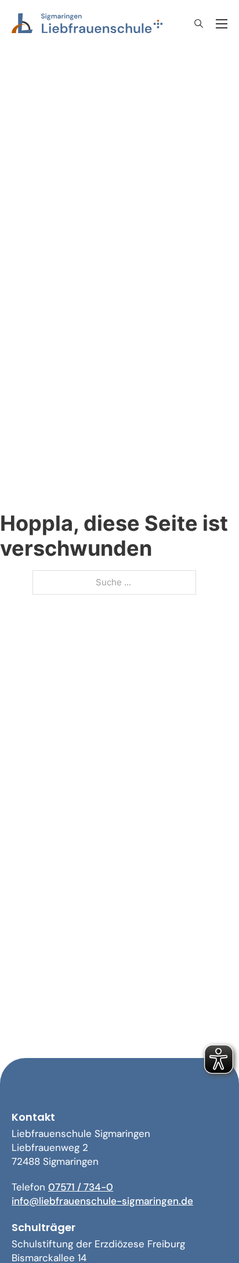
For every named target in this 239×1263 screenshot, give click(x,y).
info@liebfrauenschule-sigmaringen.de (102, 1200)
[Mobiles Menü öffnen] (221, 23)
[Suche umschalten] (198, 23)
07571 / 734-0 (80, 1187)
